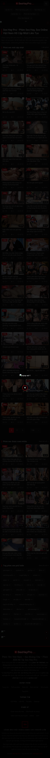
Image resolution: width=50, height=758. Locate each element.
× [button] (25, 387)
